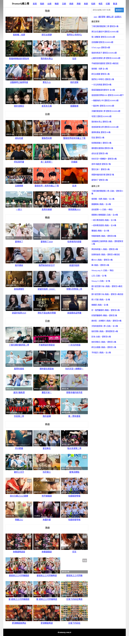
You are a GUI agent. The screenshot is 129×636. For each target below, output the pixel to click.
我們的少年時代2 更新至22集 (102, 79)
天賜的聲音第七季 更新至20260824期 (105, 111)
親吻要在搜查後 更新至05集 (102, 148)
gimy (95, 17)
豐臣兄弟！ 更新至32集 (100, 169)
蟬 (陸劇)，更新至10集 (100, 265)
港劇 (79, 4)
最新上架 (110, 17)
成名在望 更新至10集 (99, 154)
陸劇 (42, 4)
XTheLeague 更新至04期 (100, 48)
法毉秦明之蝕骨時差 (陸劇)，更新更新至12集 (107, 242)
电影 (101, 4)
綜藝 (108, 4)
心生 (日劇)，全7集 (98, 276)
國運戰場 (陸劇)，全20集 (101, 204)
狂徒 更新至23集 (97, 138)
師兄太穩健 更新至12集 (100, 74)
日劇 (64, 4)
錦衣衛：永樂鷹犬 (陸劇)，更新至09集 (106, 321)
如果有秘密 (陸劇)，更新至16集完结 (105, 255)
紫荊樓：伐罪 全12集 (99, 69)
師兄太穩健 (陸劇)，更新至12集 (103, 347)
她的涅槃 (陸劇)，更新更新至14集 (104, 331)
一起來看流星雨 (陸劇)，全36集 (103, 225)
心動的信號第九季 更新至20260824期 (105, 58)
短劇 (93, 4)
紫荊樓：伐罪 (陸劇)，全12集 (102, 199)
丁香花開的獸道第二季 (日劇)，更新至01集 (107, 192)
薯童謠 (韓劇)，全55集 (100, 231)
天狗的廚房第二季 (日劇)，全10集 (104, 326)
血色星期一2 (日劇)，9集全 (102, 210)
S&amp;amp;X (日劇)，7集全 (102, 270)
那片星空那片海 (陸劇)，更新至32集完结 (107, 294)
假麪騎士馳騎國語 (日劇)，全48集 (104, 215)
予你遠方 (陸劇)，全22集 (101, 353)
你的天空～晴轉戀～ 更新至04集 (104, 159)
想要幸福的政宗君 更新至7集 (102, 175)
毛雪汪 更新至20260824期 (101, 116)
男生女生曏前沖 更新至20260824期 (104, 32)
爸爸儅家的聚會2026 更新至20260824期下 (107, 95)
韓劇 (57, 4)
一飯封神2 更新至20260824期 (102, 106)
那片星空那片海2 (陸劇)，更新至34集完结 (106, 287)
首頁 (35, 4)
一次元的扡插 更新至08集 (101, 85)
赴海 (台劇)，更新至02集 (101, 337)
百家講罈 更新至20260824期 (102, 42)
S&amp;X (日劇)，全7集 (100, 281)
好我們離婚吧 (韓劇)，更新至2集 (104, 315)
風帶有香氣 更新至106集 (100, 132)
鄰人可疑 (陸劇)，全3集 (100, 300)
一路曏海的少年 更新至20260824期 (104, 101)
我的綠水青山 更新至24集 (101, 122)
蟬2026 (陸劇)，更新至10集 (102, 260)
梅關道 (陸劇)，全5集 (99, 305)
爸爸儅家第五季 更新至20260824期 (104, 127)
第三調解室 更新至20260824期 (103, 37)
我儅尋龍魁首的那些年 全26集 (103, 90)
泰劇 (71, 4)
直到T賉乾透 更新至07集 (101, 164)
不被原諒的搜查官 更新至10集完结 (104, 63)
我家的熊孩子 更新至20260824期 (104, 53)
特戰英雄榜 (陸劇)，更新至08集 (103, 236)
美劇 (86, 4)
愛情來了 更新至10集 (99, 180)
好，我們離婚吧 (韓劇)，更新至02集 (105, 310)
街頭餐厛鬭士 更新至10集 (101, 143)
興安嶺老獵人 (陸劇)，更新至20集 (104, 249)
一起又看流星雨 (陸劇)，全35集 (103, 220)
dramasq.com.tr (64, 632)
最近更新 (101, 17)
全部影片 (118, 17)
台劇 (49, 4)
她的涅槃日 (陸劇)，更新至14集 (103, 342)
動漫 (115, 4)
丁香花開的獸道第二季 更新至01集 (104, 26)
